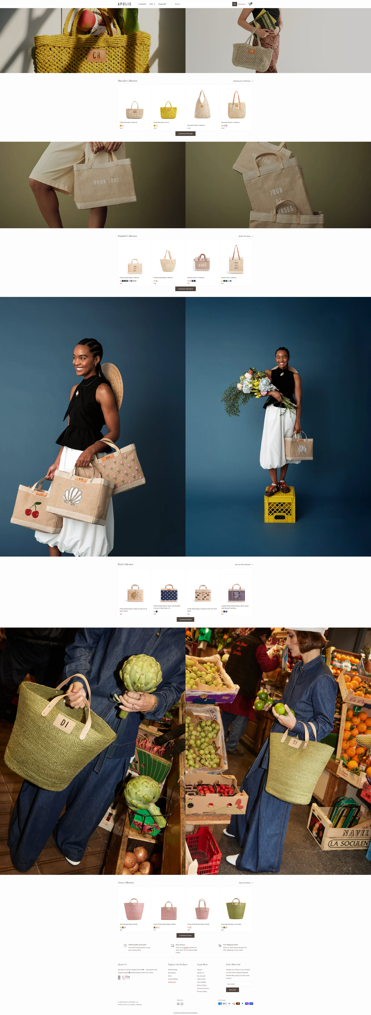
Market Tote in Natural (228, 277)
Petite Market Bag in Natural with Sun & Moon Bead (133, 610)
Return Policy (202, 985)
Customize (142, 4)
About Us (200, 973)
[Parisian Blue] (131, 281)
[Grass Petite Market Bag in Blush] (169, 906)
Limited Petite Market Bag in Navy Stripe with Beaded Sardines (235, 607)
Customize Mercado (185, 134)
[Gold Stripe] (135, 281)
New (151, 4)
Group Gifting (173, 979)
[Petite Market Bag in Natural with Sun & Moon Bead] (135, 588)
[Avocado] (123, 927)
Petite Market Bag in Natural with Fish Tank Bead (202, 610)
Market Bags (172, 970)
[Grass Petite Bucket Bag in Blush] (202, 906)
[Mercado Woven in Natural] (236, 104)
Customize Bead (185, 619)
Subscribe (232, 990)
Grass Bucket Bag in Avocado (231, 924)
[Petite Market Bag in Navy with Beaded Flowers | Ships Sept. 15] (169, 588)
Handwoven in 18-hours (242, 81)
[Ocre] (121, 126)
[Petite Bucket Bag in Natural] (169, 260)
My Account (241, 4)
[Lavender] (226, 126)
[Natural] (123, 126)
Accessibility (201, 982)
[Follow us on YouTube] (182, 1003)
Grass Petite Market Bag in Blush (165, 924)
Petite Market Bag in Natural (129, 277)
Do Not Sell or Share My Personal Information (186, 1012)
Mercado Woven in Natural (230, 122)
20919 (185, 947)
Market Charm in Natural (195, 277)
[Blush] (224, 126)
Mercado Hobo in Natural (196, 125)
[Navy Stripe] (226, 611)
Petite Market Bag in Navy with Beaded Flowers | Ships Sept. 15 (167, 607)
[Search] (234, 4)
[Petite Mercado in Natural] (135, 104)
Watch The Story (244, 236)
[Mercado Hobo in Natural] (202, 104)
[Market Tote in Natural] (236, 260)
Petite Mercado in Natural (128, 122)
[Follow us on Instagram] (178, 1003)
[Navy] (125, 281)
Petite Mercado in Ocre (161, 122)
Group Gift (162, 4)
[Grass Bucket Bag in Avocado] (236, 906)
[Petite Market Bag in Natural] (135, 260)
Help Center (201, 979)
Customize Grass (185, 935)
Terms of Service (203, 988)
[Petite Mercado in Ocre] (169, 104)
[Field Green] (127, 281)
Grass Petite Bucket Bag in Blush (198, 924)
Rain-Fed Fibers (245, 883)
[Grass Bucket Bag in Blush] (135, 906)
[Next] (253, 107)
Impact (199, 970)
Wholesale (172, 982)
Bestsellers (172, 973)
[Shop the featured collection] (185, 185)
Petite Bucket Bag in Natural (163, 277)
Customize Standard (185, 289)
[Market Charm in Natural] (202, 259)
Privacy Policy (202, 991)
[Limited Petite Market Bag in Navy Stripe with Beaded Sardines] (236, 588)
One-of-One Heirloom (243, 564)
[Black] (123, 281)
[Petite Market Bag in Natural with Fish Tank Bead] (202, 588)
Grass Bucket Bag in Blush (128, 924)
